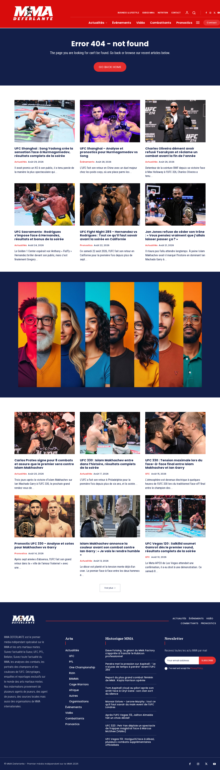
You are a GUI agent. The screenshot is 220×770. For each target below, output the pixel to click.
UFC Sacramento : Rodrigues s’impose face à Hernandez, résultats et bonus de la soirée (39, 235)
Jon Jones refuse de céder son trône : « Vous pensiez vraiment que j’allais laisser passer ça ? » (175, 235)
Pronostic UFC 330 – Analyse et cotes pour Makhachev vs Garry (44, 545)
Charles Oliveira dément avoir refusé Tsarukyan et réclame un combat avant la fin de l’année (171, 152)
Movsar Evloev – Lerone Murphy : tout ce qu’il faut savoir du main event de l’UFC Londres (130, 704)
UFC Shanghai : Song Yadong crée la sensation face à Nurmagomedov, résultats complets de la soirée (43, 152)
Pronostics (86, 245)
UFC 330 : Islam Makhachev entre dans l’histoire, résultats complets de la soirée (108, 464)
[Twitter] (214, 13)
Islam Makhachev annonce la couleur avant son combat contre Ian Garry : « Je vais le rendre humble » (110, 549)
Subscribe (207, 660)
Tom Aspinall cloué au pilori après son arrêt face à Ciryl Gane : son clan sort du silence (129, 690)
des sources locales (28, 696)
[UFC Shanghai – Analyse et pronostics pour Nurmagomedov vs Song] (110, 121)
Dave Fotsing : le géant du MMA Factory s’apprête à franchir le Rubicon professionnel (130, 653)
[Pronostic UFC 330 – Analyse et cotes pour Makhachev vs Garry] (44, 516)
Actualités (20, 162)
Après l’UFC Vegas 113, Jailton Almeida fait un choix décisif (129, 716)
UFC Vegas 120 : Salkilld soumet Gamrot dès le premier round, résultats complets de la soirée (170, 547)
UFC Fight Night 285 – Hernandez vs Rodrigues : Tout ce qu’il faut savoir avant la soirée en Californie (108, 235)
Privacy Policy (196, 668)
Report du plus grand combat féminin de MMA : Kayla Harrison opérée (129, 679)
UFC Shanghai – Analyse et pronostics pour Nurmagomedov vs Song (109, 152)
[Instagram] (210, 13)
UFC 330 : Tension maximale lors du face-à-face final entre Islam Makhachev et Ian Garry (173, 464)
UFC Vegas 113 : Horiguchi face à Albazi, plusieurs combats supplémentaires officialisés (129, 742)
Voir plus (108, 587)
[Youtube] (214, 764)
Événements (87, 162)
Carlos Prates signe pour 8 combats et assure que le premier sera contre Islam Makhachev (44, 464)
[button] (194, 13)
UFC (147, 473)
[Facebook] (206, 13)
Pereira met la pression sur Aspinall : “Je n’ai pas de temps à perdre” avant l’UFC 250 (130, 666)
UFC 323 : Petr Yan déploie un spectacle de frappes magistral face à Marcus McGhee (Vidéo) (130, 728)
